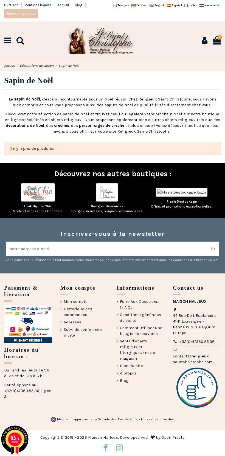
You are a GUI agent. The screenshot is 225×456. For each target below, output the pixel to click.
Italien (192, 5)
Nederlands (212, 5)
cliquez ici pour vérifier (156, 419)
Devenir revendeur (21, 14)
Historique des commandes (78, 311)
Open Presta (173, 437)
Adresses (72, 322)
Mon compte (76, 301)
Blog (78, 5)
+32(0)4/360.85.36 (197, 341)
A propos (128, 373)
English (159, 5)
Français (123, 5)
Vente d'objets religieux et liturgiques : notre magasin (137, 349)
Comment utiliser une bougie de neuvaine (141, 330)
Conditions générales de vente (140, 317)
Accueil (64, 5)
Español (176, 5)
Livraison (11, 5)
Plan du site (131, 365)
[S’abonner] (213, 249)
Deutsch (141, 5)
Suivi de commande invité (83, 332)
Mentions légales (38, 5)
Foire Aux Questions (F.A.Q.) (139, 304)
